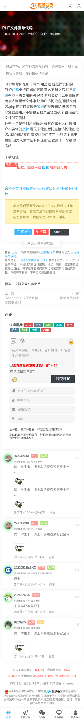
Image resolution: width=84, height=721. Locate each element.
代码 (15, 90)
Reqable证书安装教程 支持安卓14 (21, 300)
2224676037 (22, 595)
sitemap (68, 683)
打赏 (42, 232)
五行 (14, 252)
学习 (49, 325)
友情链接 (55, 683)
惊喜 (35, 329)
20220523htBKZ (25, 567)
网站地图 (15, 683)
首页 (8, 717)
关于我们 (42, 683)
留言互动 (29, 683)
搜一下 (61, 232)
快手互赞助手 (69, 298)
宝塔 (40, 107)
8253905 (20, 622)
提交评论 (63, 379)
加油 (25, 329)
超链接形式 (48, 252)
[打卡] (22, 341)
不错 (59, 325)
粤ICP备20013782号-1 (23, 691)
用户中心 (75, 717)
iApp (45, 329)
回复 (45, 167)
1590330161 (21, 455)
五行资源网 (25, 676)
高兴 (69, 325)
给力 (14, 329)
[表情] (14, 380)
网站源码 (55, 34)
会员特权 (58, 717)
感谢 (38, 325)
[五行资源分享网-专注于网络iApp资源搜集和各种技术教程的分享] (42, 8)
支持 (28, 325)
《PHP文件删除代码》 (34, 260)
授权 (25, 129)
